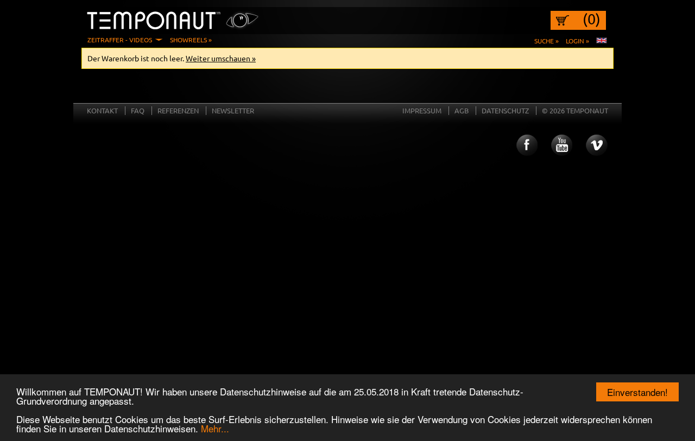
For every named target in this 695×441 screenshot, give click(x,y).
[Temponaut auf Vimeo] (596, 145)
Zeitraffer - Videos (119, 39)
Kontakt (102, 110)
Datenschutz (505, 110)
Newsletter (233, 110)
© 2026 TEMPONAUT (575, 110)
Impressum (421, 110)
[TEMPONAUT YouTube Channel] (561, 145)
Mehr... (215, 428)
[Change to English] (601, 40)
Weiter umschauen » (221, 58)
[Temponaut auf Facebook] (526, 145)
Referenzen (178, 110)
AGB (461, 110)
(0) (592, 19)
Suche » (546, 40)
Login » (577, 40)
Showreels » (191, 39)
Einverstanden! (637, 392)
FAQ (137, 110)
